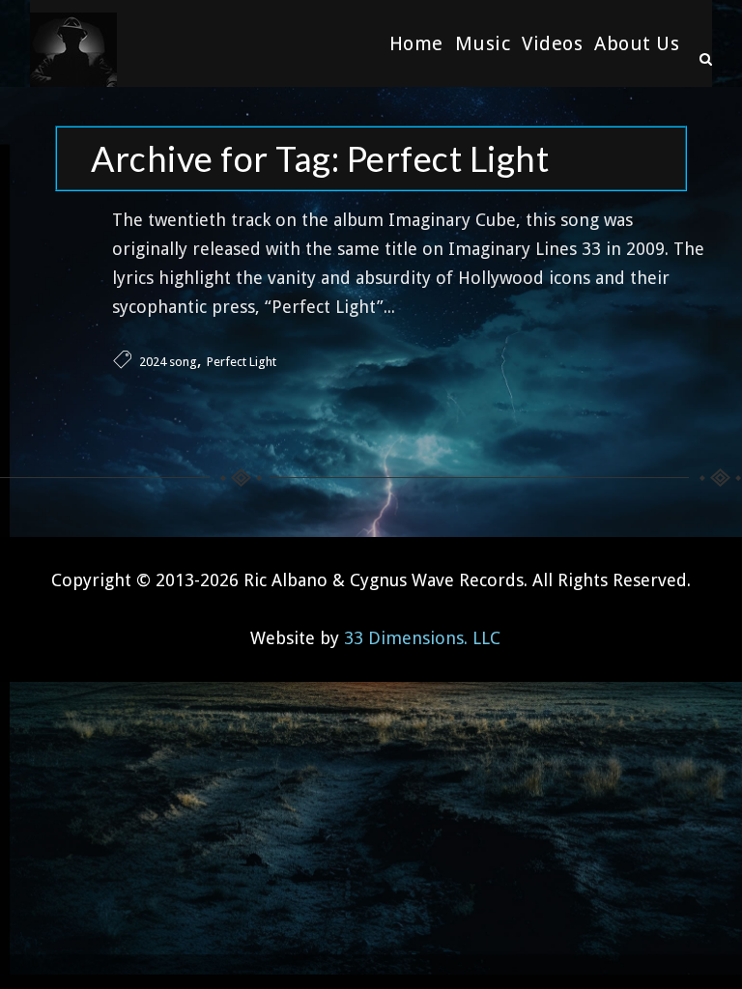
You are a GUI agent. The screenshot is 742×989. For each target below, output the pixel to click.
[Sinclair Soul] (73, 43)
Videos (552, 43)
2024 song (168, 361)
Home (416, 43)
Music (483, 43)
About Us (636, 43)
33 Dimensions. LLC (422, 638)
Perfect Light (241, 361)
